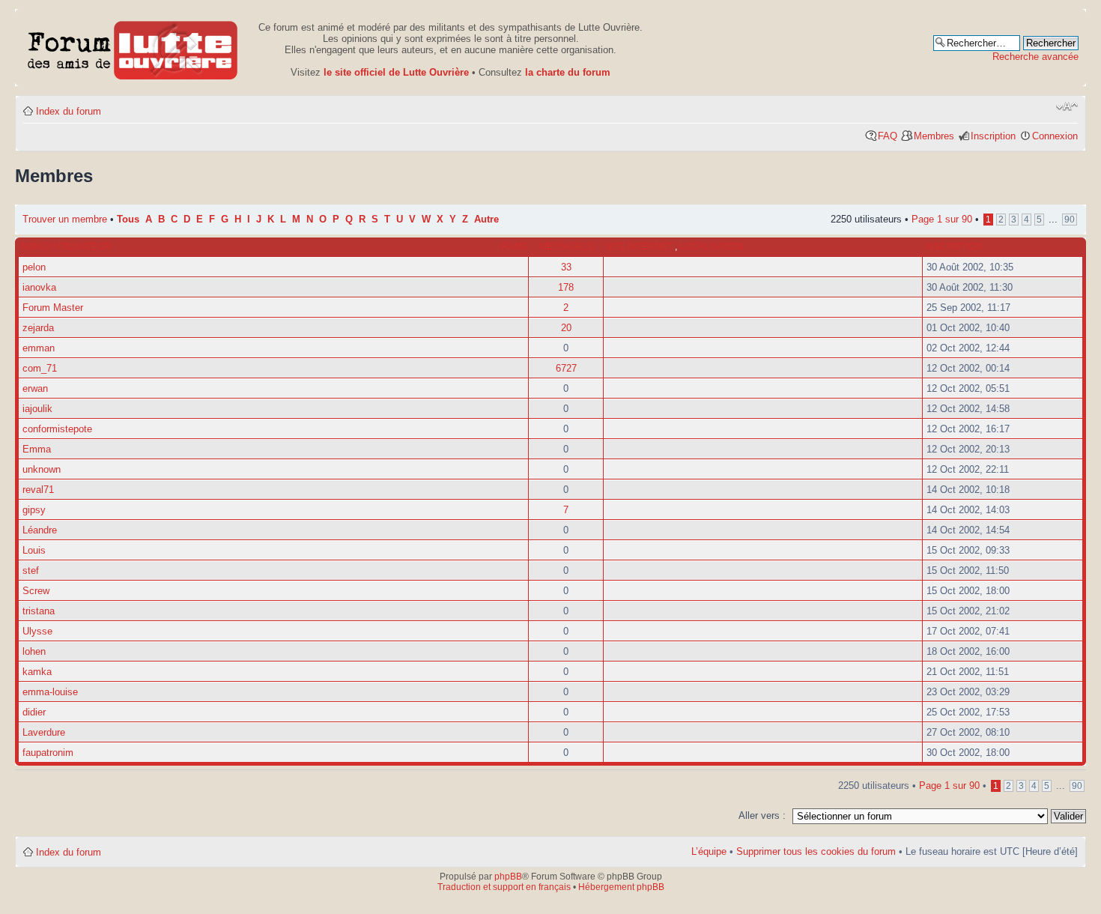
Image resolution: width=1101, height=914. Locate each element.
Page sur (942, 219)
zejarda (38, 327)
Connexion (1055, 136)
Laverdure (43, 732)
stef (30, 570)
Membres (934, 136)
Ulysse (37, 631)
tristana (38, 611)
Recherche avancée (1035, 56)
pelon (34, 267)
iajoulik (37, 408)
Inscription (993, 136)
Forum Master (52, 307)
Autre (486, 219)
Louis (34, 550)
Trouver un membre (66, 219)
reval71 (38, 489)
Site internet (640, 246)
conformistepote (57, 429)
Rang (515, 246)
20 (566, 327)
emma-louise (50, 691)
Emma (36, 449)
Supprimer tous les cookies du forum (816, 851)
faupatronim (47, 752)
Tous (128, 219)
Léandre (39, 530)
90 (1069, 219)
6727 (566, 368)
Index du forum (68, 111)
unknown (41, 469)
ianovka (39, 287)
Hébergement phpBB (621, 887)
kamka (37, 671)
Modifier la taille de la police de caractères (1067, 106)
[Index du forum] (133, 47)
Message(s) (567, 246)
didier (34, 712)
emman (38, 348)
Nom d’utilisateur (66, 246)
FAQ (887, 136)
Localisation (711, 246)
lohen (34, 651)
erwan (35, 388)
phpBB (508, 876)
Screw (35, 590)
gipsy (34, 509)
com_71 (39, 368)
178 (566, 287)
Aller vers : (762, 815)
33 (566, 267)
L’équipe (709, 851)
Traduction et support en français (504, 887)
